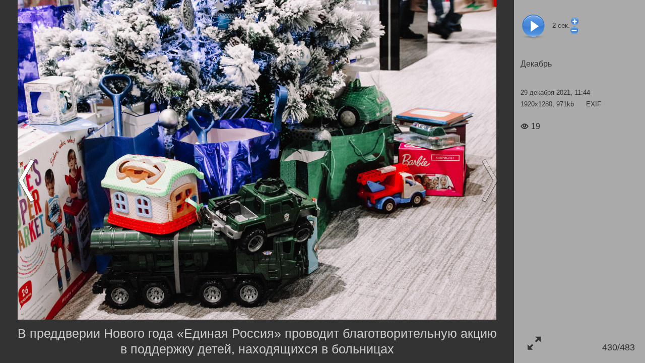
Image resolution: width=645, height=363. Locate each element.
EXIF (593, 104)
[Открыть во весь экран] (534, 343)
